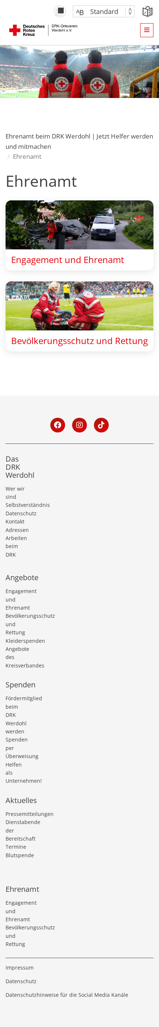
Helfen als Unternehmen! (16, 773)
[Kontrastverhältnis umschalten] (60, 11)
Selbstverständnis (16, 504)
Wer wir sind (15, 492)
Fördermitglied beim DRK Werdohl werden (16, 715)
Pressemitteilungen (16, 813)
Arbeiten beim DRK (16, 546)
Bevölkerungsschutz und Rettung (16, 624)
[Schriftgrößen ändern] (100, 11)
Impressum (20, 967)
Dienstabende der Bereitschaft (16, 830)
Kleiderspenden (16, 640)
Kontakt (15, 521)
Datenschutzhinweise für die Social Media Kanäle (67, 994)
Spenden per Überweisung (16, 748)
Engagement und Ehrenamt (16, 599)
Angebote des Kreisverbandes (16, 657)
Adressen (16, 529)
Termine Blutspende (16, 850)
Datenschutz (16, 513)
